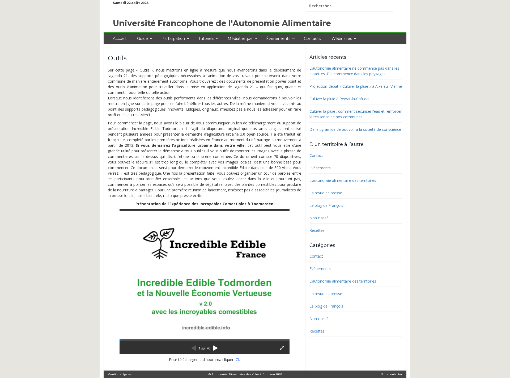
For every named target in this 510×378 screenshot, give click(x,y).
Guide (142, 38)
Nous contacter (391, 374)
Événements (320, 167)
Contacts (312, 38)
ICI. (237, 359)
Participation (173, 38)
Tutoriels (206, 38)
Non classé (319, 217)
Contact (316, 155)
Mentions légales (119, 374)
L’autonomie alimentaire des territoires (342, 180)
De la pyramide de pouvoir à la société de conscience (355, 129)
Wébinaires (342, 38)
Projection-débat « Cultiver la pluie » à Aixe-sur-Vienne (355, 86)
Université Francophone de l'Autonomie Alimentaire (222, 23)
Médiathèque (240, 38)
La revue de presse (325, 192)
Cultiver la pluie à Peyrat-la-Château (340, 98)
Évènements (278, 38)
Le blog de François (326, 205)
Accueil (119, 38)
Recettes (317, 230)
